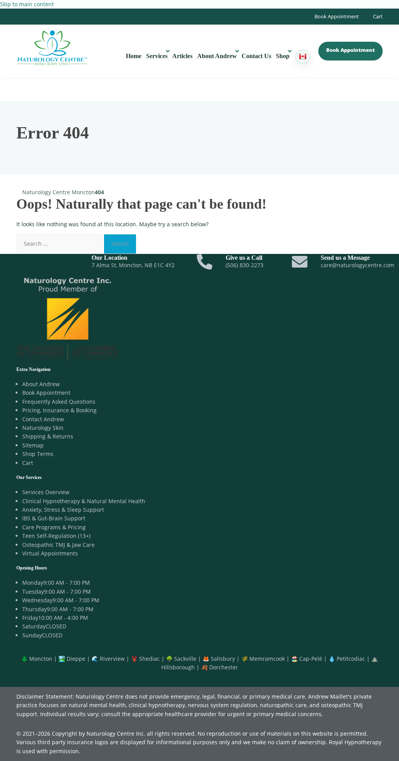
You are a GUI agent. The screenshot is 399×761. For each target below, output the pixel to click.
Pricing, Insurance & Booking (59, 410)
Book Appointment (336, 16)
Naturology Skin (43, 427)
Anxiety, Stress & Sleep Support (63, 509)
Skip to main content (27, 4)
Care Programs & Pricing (54, 527)
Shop (283, 56)
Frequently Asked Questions (58, 401)
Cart (378, 16)
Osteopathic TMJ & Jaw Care (58, 544)
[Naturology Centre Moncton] (52, 47)
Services (157, 56)
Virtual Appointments (50, 553)
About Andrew (217, 56)
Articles (182, 56)
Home (133, 56)
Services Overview (45, 492)
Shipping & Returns (47, 436)
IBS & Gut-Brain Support (53, 518)
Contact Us (256, 56)
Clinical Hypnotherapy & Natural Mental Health (83, 501)
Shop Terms (37, 454)
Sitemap (33, 445)
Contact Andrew (43, 419)
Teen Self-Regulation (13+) (56, 535)
